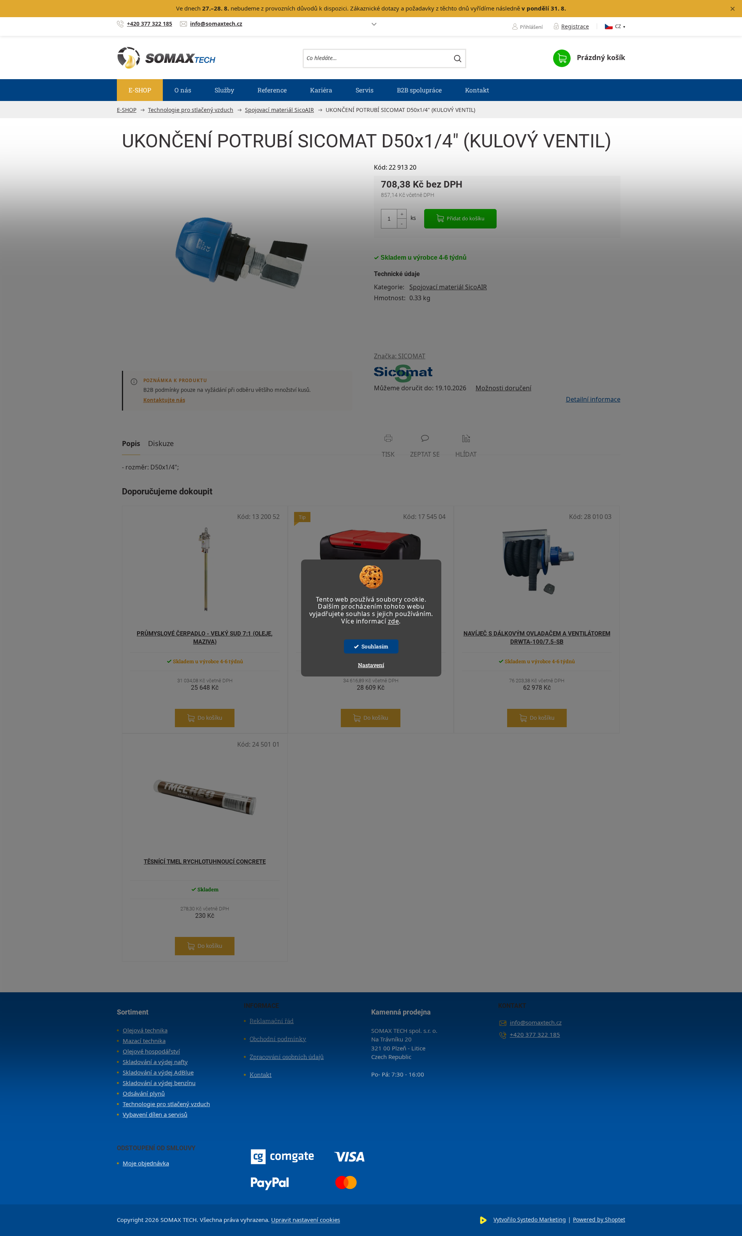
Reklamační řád (272, 1021)
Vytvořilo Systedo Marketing (529, 1219)
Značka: (399, 356)
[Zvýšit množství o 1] (401, 214)
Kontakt (260, 1074)
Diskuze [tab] (161, 443)
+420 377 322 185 (535, 1034)
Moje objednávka (146, 1163)
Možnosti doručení (503, 388)
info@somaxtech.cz (536, 1022)
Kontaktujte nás (164, 400)
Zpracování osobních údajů (287, 1057)
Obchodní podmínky (278, 1039)
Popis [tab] (131, 443)
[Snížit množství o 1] (401, 223)
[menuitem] (140, 90)
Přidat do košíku (466, 218)
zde (393, 621)
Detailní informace (593, 399)
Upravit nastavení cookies (305, 1220)
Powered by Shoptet (599, 1219)
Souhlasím (374, 646)
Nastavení (371, 665)
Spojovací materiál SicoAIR (448, 287)
